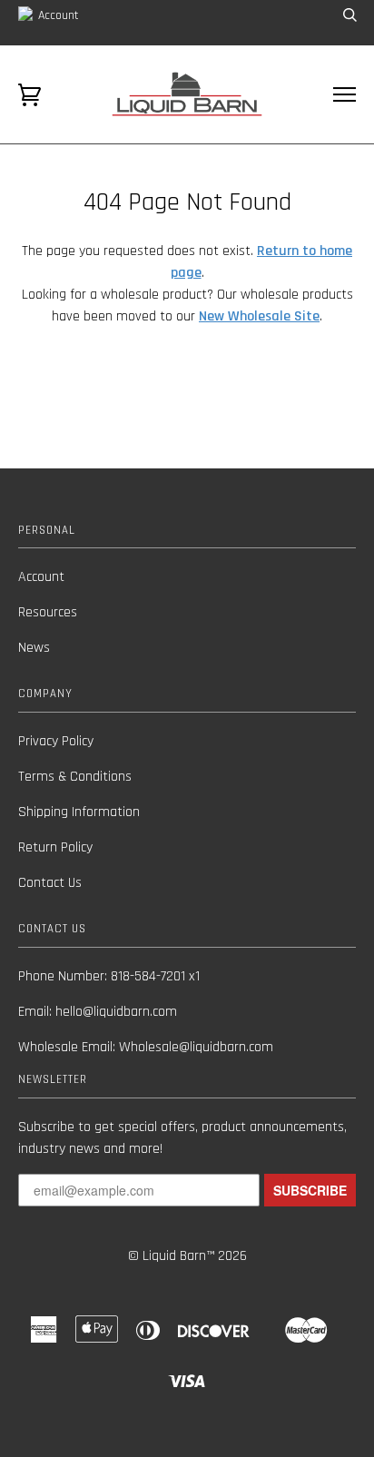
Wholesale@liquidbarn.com (196, 1047)
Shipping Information (79, 812)
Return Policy (55, 847)
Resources (47, 612)
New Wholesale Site (259, 316)
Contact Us (50, 882)
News (34, 647)
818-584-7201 (148, 976)
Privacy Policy (56, 741)
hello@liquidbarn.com (116, 1011)
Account (56, 15)
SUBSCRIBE (310, 1190)
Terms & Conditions (75, 776)
